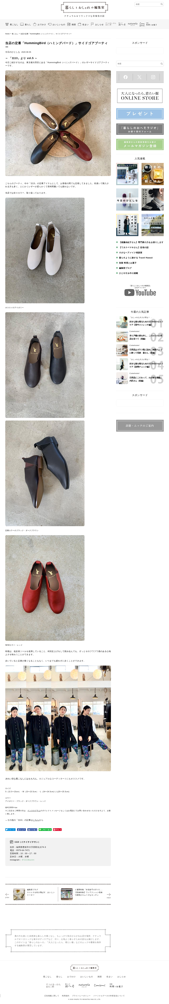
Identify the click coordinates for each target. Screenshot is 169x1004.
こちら (36, 820)
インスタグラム (33, 811)
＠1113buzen (28, 860)
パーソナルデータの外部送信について (109, 996)
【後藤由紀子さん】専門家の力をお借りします (141, 242)
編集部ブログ (125, 268)
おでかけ (42, 24)
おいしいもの (59, 24)
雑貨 (74, 24)
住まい (85, 24)
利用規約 (65, 996)
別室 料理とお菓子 (128, 263)
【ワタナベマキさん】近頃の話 (134, 247)
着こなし (14, 24)
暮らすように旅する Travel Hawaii (136, 258)
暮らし (28, 24)
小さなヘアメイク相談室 (130, 252)
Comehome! (135, 331)
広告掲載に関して (51, 996)
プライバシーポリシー (81, 996)
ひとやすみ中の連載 (128, 273)
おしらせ (99, 24)
